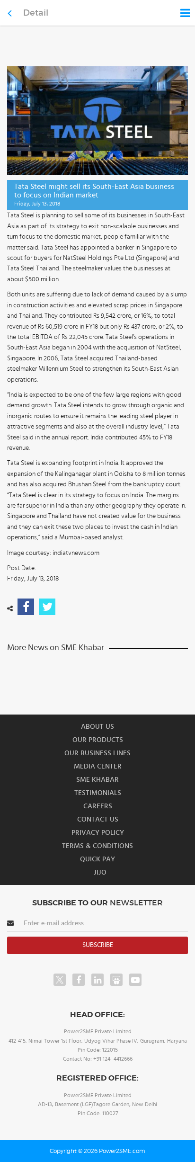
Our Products (97, 739)
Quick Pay (97, 859)
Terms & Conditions (97, 845)
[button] (97, 581)
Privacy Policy (97, 832)
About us (97, 726)
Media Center (98, 766)
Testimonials (97, 792)
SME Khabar (97, 779)
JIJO (100, 872)
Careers (97, 806)
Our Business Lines (97, 753)
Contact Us (97, 819)
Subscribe (97, 945)
